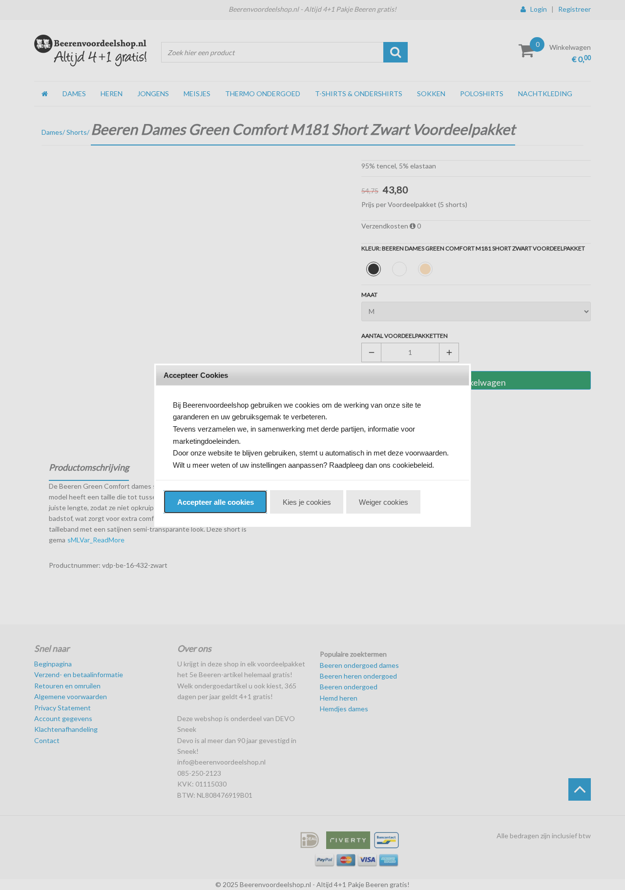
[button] (215, 502)
